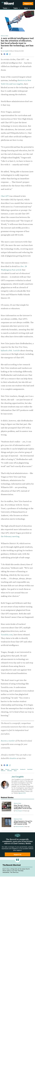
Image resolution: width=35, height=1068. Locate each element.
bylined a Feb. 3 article (10, 350)
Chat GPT (5, 196)
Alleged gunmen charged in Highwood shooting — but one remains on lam (23, 822)
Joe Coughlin (5, 51)
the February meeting (10, 536)
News (6, 35)
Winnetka (9, 770)
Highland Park (14, 769)
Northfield (29, 769)
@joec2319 (22, 793)
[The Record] (8, 3)
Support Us (28, 3)
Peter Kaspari (18, 810)
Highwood (16, 819)
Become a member (8, 741)
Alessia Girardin (19, 826)
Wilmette (3, 770)
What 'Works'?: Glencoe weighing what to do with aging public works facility (23, 807)
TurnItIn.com (7, 635)
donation (12, 758)
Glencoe (3, 35)
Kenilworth (22, 769)
